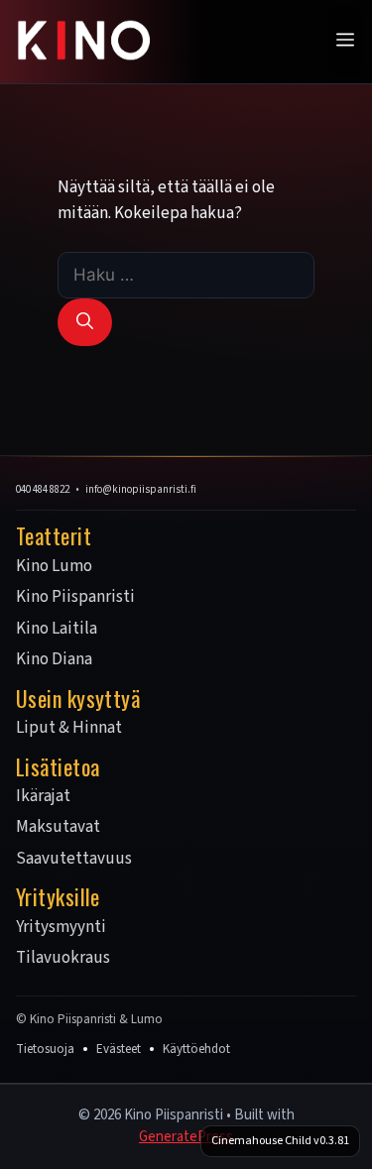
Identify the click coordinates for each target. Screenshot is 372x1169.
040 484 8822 (42, 489)
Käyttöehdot (196, 1049)
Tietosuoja (45, 1049)
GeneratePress (186, 1136)
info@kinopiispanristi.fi (140, 489)
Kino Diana (54, 660)
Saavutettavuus (74, 860)
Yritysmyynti (61, 928)
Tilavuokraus (63, 959)
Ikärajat (43, 797)
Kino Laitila (56, 630)
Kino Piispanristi (75, 598)
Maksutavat (58, 828)
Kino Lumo (54, 567)
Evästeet (118, 1049)
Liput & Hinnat (69, 729)
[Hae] (85, 322)
